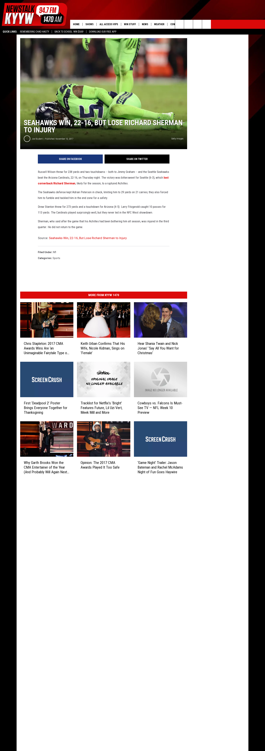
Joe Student (37, 138)
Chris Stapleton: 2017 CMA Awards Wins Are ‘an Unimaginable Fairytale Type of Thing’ (46, 348)
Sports (56, 258)
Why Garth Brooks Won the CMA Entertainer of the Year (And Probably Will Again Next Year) (45, 467)
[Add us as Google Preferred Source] (188, 24)
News (145, 24)
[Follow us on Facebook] (197, 24)
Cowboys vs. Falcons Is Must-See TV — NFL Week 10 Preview (160, 408)
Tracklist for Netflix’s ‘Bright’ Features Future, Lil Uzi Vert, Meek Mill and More (101, 408)
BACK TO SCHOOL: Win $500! (69, 31)
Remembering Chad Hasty (34, 31)
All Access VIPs (109, 24)
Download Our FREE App (102, 31)
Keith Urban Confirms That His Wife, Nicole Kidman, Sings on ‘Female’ (103, 348)
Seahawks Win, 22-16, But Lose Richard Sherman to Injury (88, 238)
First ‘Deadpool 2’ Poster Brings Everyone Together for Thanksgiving (45, 408)
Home (76, 24)
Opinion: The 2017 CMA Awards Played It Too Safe (100, 464)
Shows (89, 24)
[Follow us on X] (206, 24)
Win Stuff (130, 24)
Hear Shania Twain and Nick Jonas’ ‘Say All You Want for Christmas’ (158, 348)
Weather (159, 24)
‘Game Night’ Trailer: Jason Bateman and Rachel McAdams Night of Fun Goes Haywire (160, 467)
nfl (54, 252)
